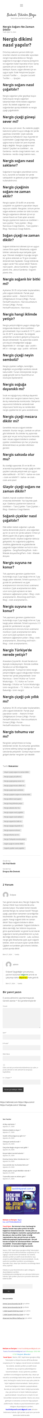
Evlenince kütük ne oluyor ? (12, 1130)
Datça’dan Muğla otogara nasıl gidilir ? (15, 1147)
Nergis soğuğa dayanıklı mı (13, 826)
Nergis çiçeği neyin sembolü (13, 790)
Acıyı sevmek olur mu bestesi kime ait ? (16, 1165)
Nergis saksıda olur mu (12, 808)
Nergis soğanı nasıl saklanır (13, 817)
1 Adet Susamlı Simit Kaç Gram (13, 1311)
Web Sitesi (6, 1054)
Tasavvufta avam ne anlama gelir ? (14, 1177)
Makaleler (13, 766)
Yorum (5, 1006)
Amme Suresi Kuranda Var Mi (12, 1304)
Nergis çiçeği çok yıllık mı (12, 777)
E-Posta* (6, 1043)
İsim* (4, 1033)
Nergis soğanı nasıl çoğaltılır (13, 812)
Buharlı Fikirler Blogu (21, 15)
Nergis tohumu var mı (11, 835)
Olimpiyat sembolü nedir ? (12, 1142)
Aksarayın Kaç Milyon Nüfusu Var (14, 1318)
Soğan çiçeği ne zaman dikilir (14, 844)
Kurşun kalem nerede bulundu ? (13, 1153)
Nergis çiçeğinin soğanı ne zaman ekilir (17, 794)
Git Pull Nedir (9, 863)
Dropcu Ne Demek (11, 871)
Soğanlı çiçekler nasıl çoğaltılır (14, 848)
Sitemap (22, 1105)
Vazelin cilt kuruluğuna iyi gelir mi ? (14, 1136)
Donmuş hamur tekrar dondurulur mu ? (16, 1159)
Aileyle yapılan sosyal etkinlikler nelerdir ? (17, 1171)
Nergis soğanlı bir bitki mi (12, 821)
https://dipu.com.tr (26, 1102)
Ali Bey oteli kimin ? (9, 1124)
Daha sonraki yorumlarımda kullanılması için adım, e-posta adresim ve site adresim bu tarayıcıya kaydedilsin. (20, 1070)
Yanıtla (17, 954)
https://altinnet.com (9, 1102)
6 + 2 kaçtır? (7, 1078)
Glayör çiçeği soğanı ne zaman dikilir (16, 772)
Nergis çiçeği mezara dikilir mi (14, 786)
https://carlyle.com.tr (9, 1105)
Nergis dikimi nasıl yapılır (12, 799)
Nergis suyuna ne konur (12, 830)
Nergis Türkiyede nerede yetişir (14, 839)
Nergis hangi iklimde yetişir (13, 803)
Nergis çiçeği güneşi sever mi (14, 781)
